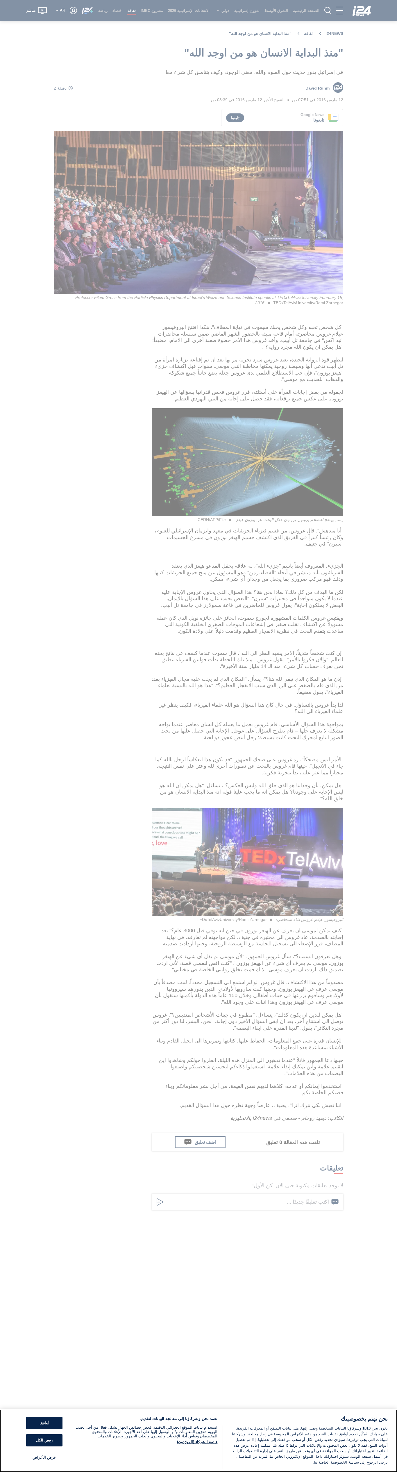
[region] (198, 1440)
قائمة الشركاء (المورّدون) (197, 1442)
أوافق (44, 1423)
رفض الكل (44, 1440)
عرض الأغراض (44, 1457)
